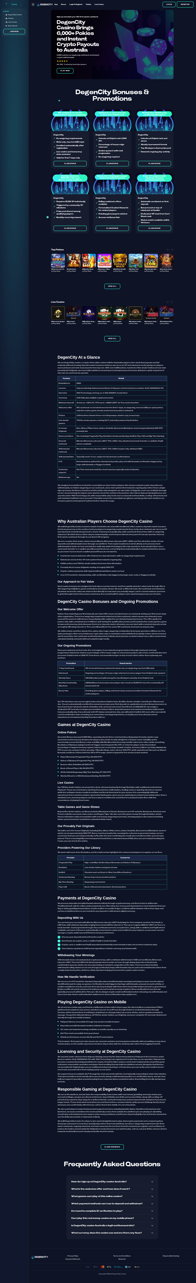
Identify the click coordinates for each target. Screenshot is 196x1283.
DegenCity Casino (15, 14)
